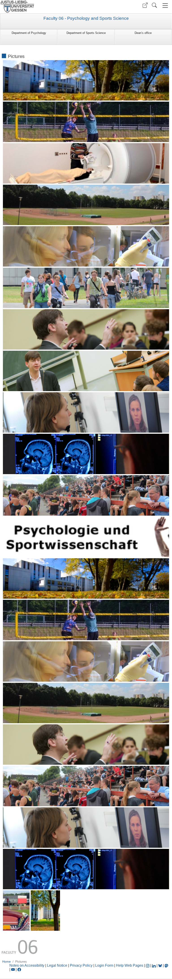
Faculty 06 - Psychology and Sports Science (86, 18)
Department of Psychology (29, 33)
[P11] (86, 288)
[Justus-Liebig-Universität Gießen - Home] (42, 6)
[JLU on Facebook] (19, 969)
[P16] (86, 495)
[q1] (86, 537)
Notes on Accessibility (27, 965)
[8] (86, 869)
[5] (86, 744)
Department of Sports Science (86, 33)
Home (6, 961)
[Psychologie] (45, 910)
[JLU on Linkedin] (154, 965)
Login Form (104, 965)
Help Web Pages (129, 965)
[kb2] (86, 205)
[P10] (86, 246)
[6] (86, 786)
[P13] (86, 371)
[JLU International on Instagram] (148, 965)
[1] (86, 578)
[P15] (86, 454)
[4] (86, 703)
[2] (86, 620)
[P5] (86, 163)
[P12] (86, 329)
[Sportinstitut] (16, 910)
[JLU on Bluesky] (160, 965)
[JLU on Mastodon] (166, 965)
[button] (145, 5)
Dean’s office (143, 33)
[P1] (86, 80)
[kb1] (86, 122)
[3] (86, 661)
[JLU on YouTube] (13, 969)
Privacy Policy (81, 965)
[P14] (86, 412)
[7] (86, 827)
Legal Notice (57, 965)
